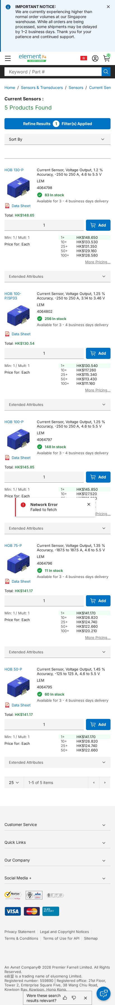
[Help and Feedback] (104, 994)
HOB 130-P (13, 170)
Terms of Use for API (61, 938)
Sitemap (91, 938)
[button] (7, 58)
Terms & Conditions (21, 938)
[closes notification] (108, 6)
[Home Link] (43, 58)
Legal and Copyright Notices (64, 931)
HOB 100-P (13, 422)
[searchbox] (53, 71)
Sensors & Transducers (42, 87)
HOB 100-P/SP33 (12, 295)
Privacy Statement (19, 931)
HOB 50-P (13, 669)
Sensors (76, 87)
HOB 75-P (13, 545)
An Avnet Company (21, 967)
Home (9, 87)
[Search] (106, 71)
